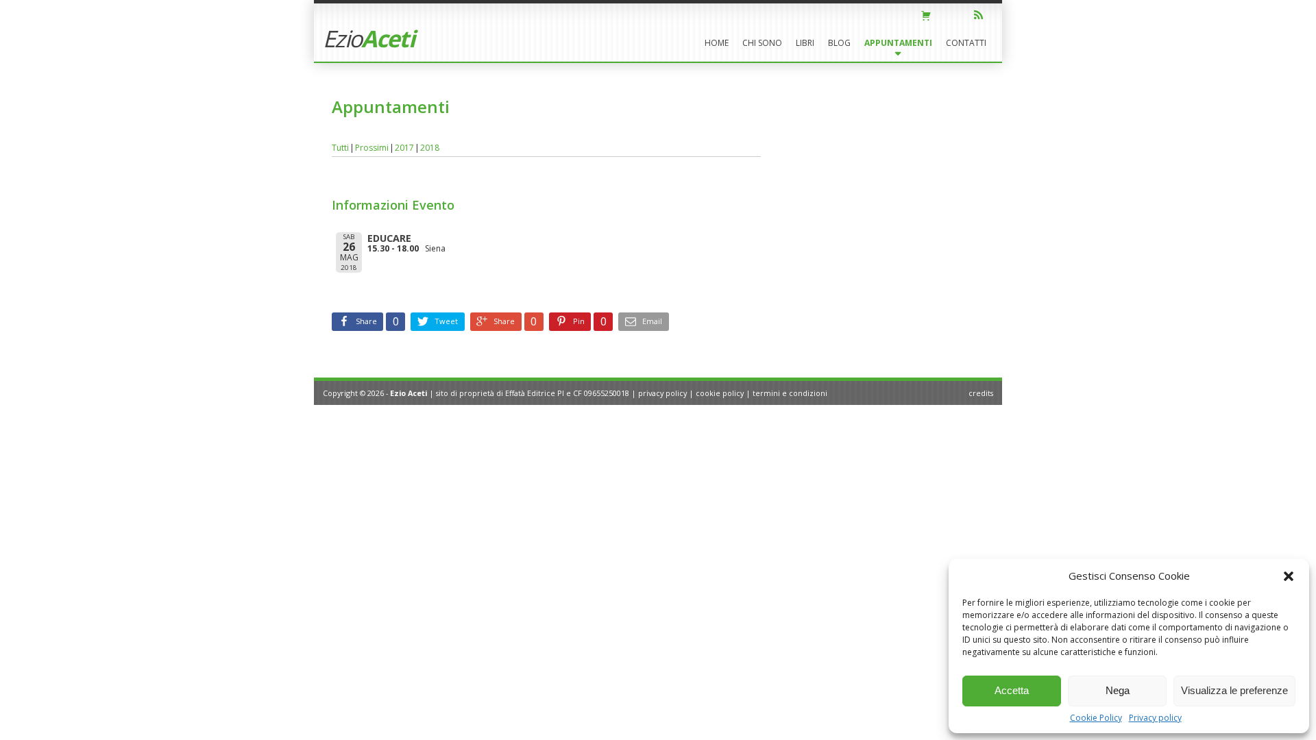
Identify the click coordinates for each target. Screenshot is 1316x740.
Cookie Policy (1096, 718)
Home (717, 43)
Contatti (966, 43)
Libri (805, 43)
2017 (404, 147)
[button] (1288, 576)
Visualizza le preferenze (1234, 690)
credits (980, 393)
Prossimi (372, 147)
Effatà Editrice (530, 393)
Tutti (340, 147)
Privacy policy (1155, 718)
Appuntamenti (898, 43)
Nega (1118, 690)
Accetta (1012, 690)
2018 (429, 147)
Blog (839, 43)
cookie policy (720, 393)
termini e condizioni (790, 393)
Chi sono (762, 43)
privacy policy (662, 393)
